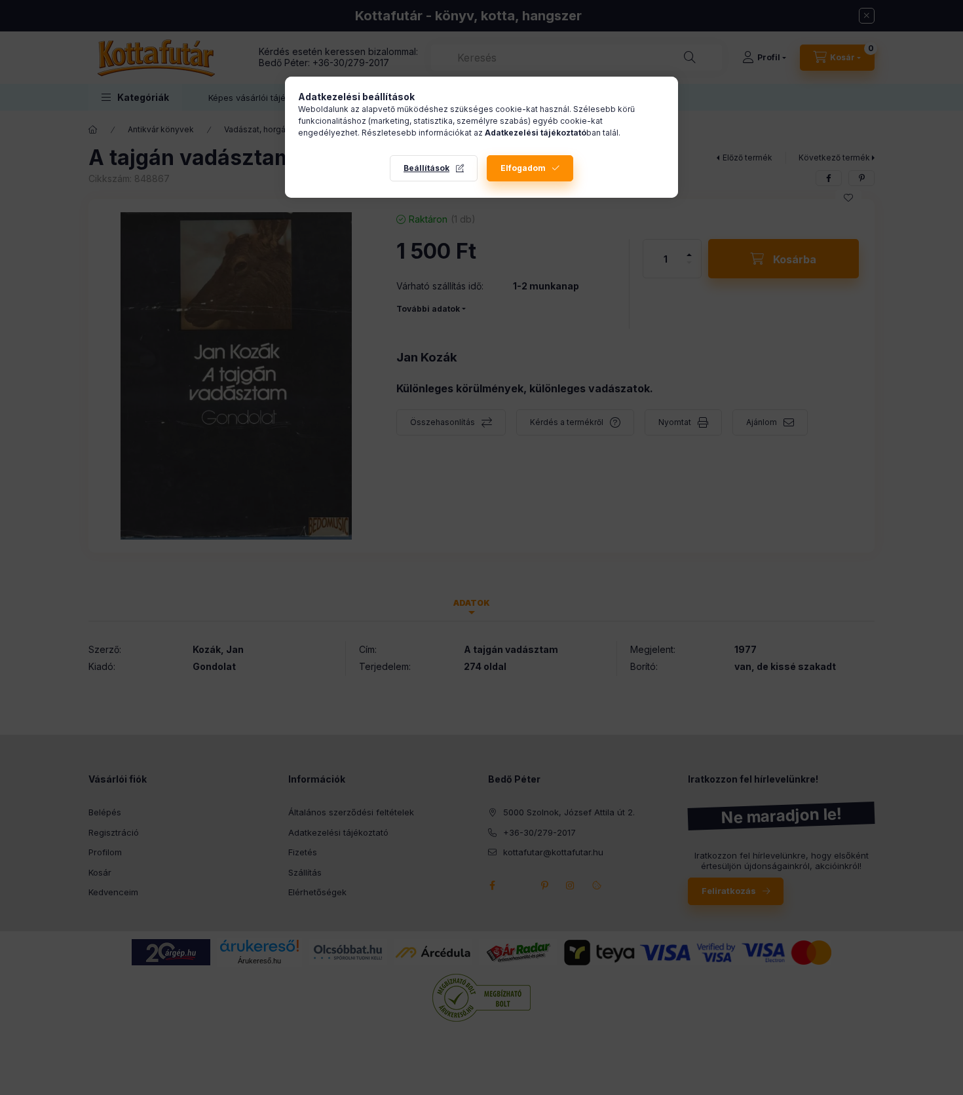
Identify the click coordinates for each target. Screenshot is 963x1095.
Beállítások (426, 168)
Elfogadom (523, 168)
